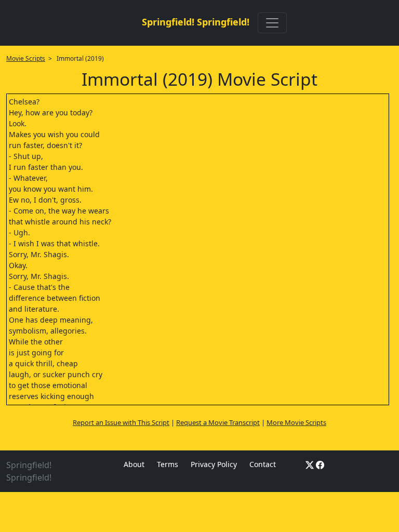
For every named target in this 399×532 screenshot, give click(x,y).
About (134, 464)
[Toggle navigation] (272, 22)
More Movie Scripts (296, 422)
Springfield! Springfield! (195, 22)
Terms (167, 464)
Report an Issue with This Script (121, 422)
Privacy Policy (214, 464)
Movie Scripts (25, 58)
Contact (262, 464)
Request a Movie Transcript (218, 422)
